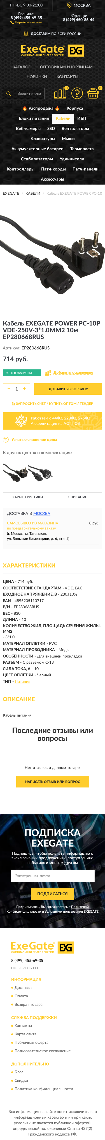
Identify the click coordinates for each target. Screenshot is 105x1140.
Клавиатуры (43, 139)
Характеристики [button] (27, 497)
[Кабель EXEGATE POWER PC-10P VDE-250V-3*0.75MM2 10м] (15, 472)
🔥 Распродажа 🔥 (41, 108)
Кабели (63, 118)
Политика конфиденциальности (44, 1089)
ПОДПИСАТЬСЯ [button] (52, 894)
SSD (51, 129)
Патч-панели (86, 169)
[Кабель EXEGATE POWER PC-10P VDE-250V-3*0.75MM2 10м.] (40, 472)
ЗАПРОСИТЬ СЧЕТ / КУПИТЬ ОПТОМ (54, 403)
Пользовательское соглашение (43, 1051)
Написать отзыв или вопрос (52, 782)
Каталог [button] (22, 67)
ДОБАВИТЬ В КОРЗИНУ (68, 389)
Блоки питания (34, 118)
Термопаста (82, 149)
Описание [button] (77, 497)
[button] (26, 22)
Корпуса (75, 108)
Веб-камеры (28, 129)
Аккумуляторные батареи (37, 149)
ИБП (81, 118)
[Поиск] (8, 93)
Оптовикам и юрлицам (66, 67)
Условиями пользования (64, 911)
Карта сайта (25, 1034)
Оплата (21, 996)
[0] (93, 93)
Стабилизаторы (37, 159)
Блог (19, 1072)
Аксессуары (52, 179)
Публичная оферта (31, 1043)
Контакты (67, 77)
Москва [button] (41, 514)
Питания (22, 682)
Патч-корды (53, 169)
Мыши (68, 139)
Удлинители (72, 159)
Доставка (23, 988)
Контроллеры (20, 169)
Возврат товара (29, 1005)
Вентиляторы (75, 129)
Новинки (37, 77)
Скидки (21, 1081)
